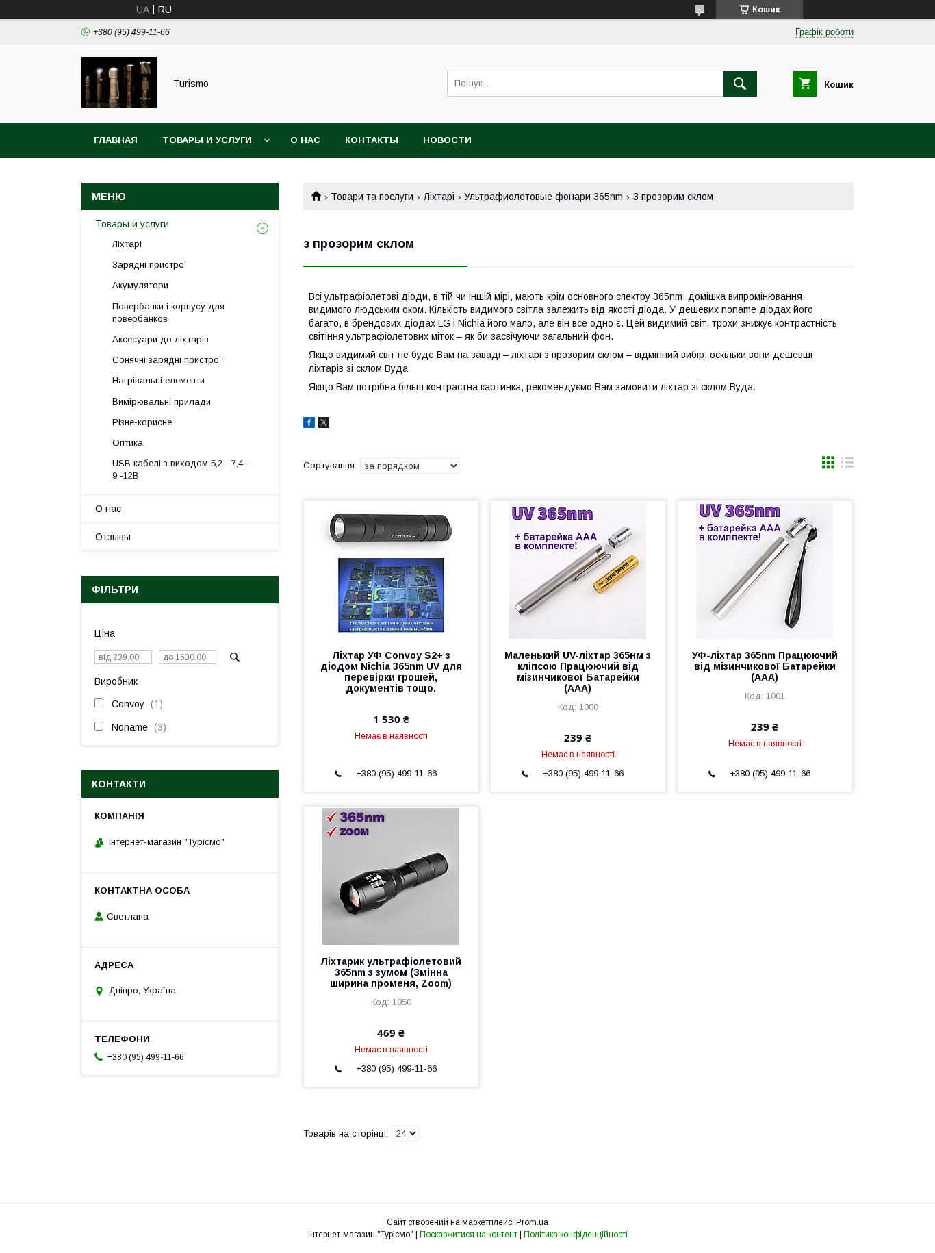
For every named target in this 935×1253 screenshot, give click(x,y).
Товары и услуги (207, 140)
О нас (305, 140)
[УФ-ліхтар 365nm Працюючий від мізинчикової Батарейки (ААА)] (765, 569)
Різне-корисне (142, 422)
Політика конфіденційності (576, 1234)
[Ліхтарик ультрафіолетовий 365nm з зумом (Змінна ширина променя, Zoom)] (391, 875)
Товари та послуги (372, 196)
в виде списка (847, 465)
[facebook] (309, 424)
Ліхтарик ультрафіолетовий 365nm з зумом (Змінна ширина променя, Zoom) (390, 972)
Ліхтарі (439, 196)
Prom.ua (532, 1222)
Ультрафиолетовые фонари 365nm (543, 196)
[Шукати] (740, 84)
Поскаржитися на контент (468, 1234)
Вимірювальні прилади (161, 401)
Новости (447, 140)
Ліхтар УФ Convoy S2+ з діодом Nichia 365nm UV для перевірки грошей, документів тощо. (391, 672)
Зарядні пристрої (149, 265)
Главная (116, 140)
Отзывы (113, 536)
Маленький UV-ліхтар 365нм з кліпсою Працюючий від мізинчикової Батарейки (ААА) (577, 672)
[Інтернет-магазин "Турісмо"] (119, 104)
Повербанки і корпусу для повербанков (168, 312)
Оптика (127, 443)
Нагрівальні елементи (158, 380)
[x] (323, 424)
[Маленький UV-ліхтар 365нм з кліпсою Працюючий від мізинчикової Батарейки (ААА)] (578, 569)
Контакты (371, 140)
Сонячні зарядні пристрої (167, 360)
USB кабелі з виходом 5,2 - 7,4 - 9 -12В (180, 469)
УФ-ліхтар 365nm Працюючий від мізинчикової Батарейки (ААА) (765, 666)
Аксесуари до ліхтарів (160, 339)
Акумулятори (140, 285)
